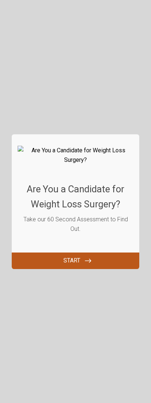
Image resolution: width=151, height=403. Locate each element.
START (71, 260)
